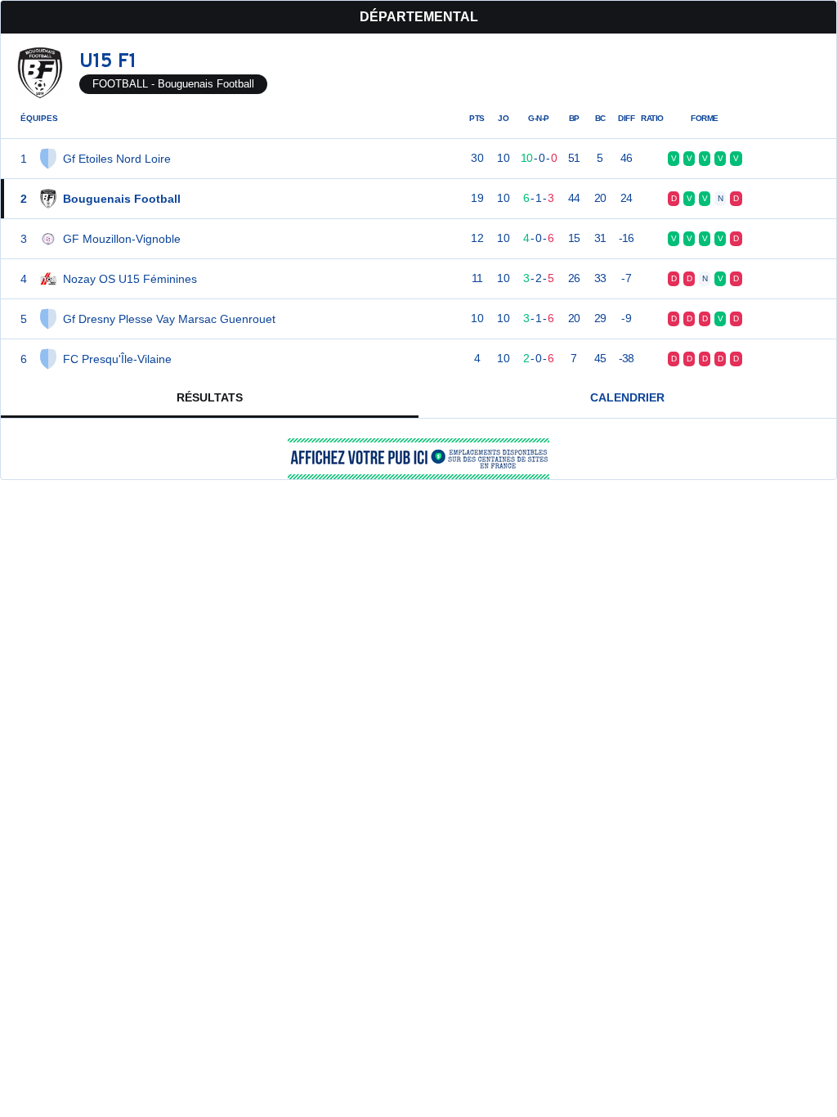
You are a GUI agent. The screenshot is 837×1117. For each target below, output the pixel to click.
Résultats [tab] (210, 397)
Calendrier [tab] (627, 397)
